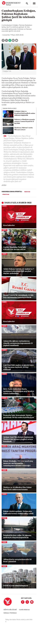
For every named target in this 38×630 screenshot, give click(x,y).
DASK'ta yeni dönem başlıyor (15, 586)
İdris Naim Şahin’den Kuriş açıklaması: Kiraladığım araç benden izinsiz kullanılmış (18, 391)
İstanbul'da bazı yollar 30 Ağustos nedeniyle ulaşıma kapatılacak (17, 537)
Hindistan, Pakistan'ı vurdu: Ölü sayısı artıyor (23, 129)
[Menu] (34, 3)
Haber (4, 206)
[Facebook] (22, 602)
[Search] (27, 3)
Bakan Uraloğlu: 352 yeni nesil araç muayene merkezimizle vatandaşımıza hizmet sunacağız (18, 463)
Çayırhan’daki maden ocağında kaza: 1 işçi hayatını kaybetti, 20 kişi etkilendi (18, 367)
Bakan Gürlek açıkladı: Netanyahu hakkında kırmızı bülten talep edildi (18, 513)
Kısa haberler (9, 225)
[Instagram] (32, 602)
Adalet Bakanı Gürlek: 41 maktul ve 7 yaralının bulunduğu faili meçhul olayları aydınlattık (18, 271)
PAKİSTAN (27, 191)
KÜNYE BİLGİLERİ (10, 610)
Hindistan (5, 194)
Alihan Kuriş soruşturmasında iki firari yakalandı (17, 561)
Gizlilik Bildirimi (24, 610)
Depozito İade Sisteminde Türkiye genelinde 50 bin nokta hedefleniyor (18, 417)
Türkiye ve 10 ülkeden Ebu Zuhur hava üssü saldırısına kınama (17, 489)
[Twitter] (27, 602)
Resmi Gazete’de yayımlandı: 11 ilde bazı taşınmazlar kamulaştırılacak (18, 296)
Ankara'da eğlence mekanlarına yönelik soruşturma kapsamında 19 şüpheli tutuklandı (18, 343)
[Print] (16, 40)
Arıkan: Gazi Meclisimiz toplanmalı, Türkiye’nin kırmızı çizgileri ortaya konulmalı (18, 439)
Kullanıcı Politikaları (10, 613)
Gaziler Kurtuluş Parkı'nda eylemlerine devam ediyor (14, 248)
